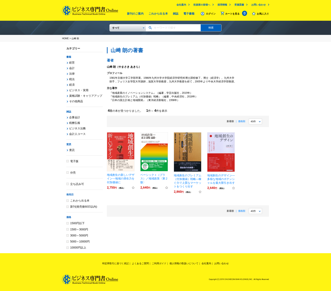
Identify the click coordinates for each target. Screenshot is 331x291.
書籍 (68, 56)
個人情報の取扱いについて (183, 263)
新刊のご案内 (135, 13)
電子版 (74, 161)
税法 (72, 79)
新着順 (230, 121)
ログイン (211, 13)
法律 (72, 73)
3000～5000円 (79, 235)
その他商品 (76, 101)
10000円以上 (78, 247)
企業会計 (74, 117)
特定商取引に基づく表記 (115, 263)
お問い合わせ (258, 4)
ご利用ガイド (159, 263)
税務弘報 (74, 122)
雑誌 (175, 13)
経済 (72, 84)
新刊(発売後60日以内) (83, 206)
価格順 (241, 121)
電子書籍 (188, 13)
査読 (68, 144)
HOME (65, 38)
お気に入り (263, 13)
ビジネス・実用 (78, 90)
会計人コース (77, 133)
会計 (72, 68)
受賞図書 (239, 4)
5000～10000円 (80, 241)
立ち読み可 (77, 184)
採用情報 (222, 4)
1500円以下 (77, 223)
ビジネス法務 (77, 128)
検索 (211, 27)
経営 (72, 62)
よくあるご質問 (140, 263)
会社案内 (181, 4)
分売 (73, 172)
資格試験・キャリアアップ (85, 95)
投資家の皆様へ (201, 4)
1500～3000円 (79, 229)
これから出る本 (158, 13)
